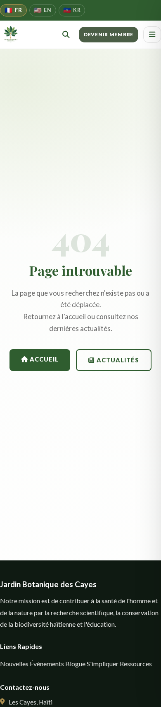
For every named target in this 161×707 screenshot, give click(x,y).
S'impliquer (102, 663)
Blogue (75, 663)
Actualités (117, 360)
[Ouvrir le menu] (152, 34)
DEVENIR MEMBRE (108, 34)
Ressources (136, 663)
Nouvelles (14, 663)
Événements (47, 663)
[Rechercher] (66, 35)
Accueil (43, 359)
